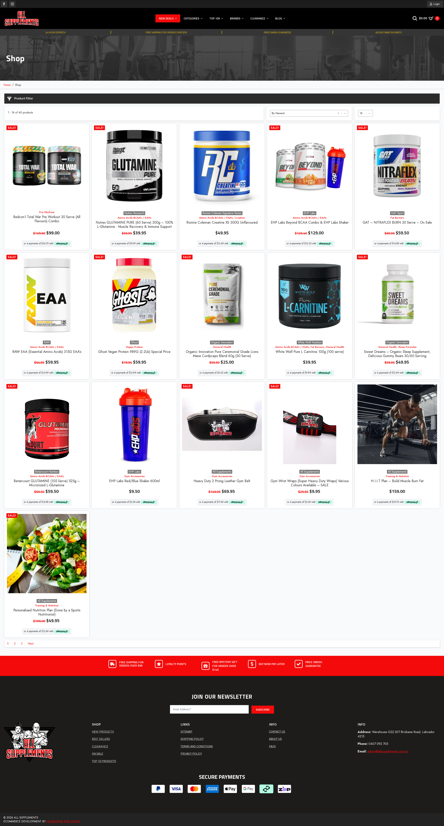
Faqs (272, 746)
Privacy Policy (191, 753)
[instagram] (12, 4)
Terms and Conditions (197, 746)
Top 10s (214, 18)
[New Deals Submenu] (177, 18)
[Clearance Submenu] (268, 18)
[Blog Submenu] (285, 18)
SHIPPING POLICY (192, 739)
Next (30, 644)
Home (7, 85)
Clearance (257, 18)
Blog (278, 18)
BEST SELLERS (101, 739)
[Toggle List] (345, 113)
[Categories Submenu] (202, 18)
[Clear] (338, 113)
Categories (191, 18)
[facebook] (4, 4)
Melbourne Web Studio (63, 821)
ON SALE (97, 753)
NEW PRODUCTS (103, 732)
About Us (275, 739)
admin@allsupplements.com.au (387, 751)
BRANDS (235, 18)
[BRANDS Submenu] (243, 18)
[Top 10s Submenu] (223, 18)
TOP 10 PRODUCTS (104, 761)
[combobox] (303, 113)
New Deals (166, 18)
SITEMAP (186, 731)
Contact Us (277, 731)
